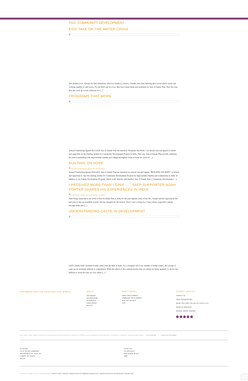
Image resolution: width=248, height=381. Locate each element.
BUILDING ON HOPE (86, 163)
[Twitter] (181, 317)
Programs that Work (90, 96)
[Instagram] (184, 317)
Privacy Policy (57, 373)
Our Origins (91, 295)
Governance (91, 300)
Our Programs (92, 298)
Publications (92, 303)
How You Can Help (129, 300)
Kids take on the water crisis (98, 29)
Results (90, 305)
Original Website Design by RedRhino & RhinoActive (81, 373)
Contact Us (180, 295)
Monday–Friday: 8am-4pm (185, 311)
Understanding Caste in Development (107, 211)
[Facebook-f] (177, 317)
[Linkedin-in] (188, 317)
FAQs (123, 303)
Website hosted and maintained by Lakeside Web (116, 373)
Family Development (130, 295)
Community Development (132, 298)
